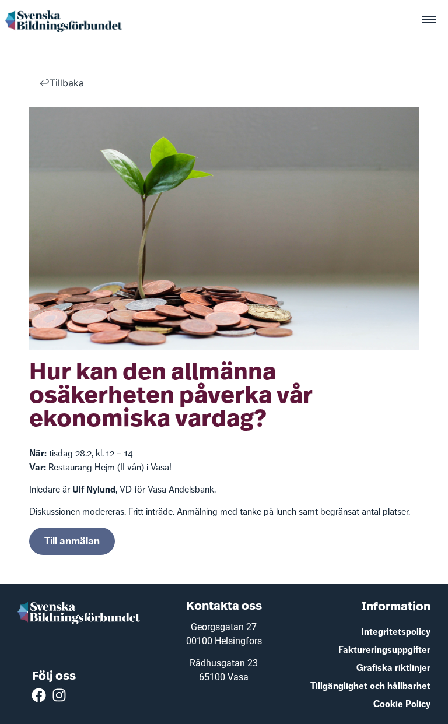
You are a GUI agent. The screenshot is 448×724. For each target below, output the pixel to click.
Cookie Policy (401, 703)
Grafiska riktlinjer (393, 667)
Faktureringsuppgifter (384, 649)
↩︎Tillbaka (61, 83)
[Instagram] (59, 695)
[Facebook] (39, 695)
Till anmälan (72, 541)
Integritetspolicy (395, 631)
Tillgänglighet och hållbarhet (370, 685)
